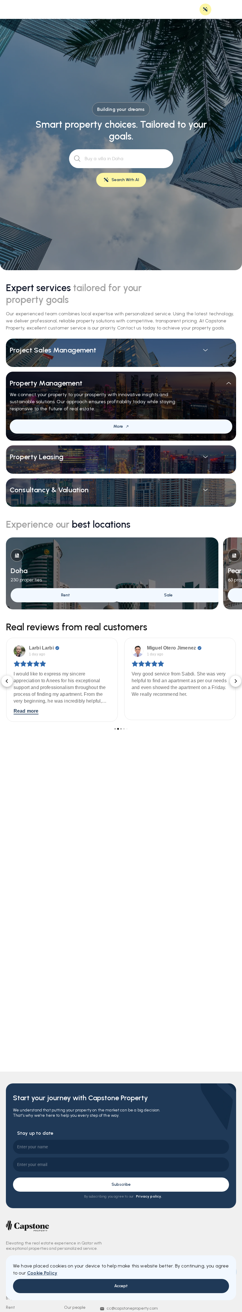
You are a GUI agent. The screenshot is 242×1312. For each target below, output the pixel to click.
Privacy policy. (149, 1196)
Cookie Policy (42, 1273)
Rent (10, 1307)
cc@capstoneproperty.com (132, 1308)
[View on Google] (19, 651)
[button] (6, 680)
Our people (75, 1307)
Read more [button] (144, 711)
